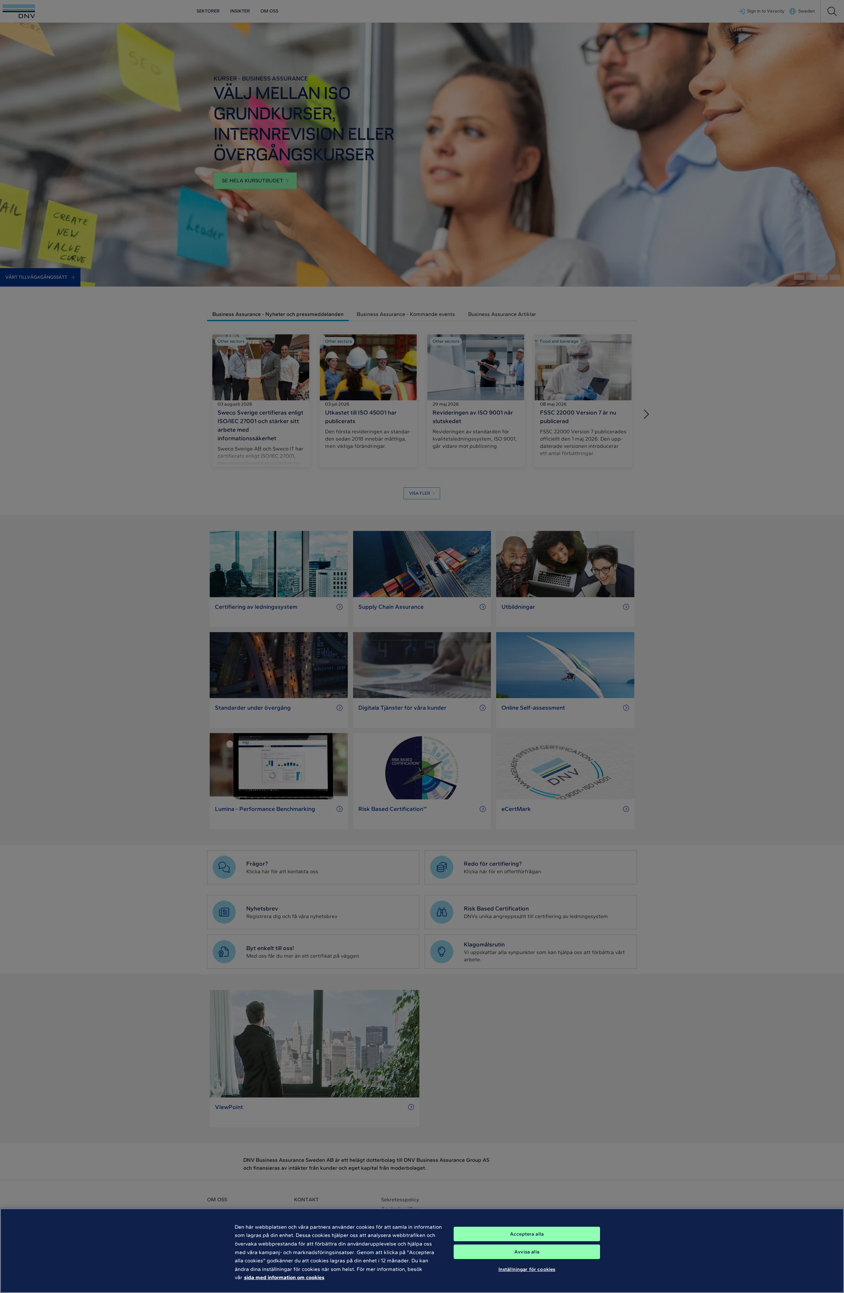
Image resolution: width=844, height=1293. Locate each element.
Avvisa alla (526, 1252)
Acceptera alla (527, 1234)
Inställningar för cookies (527, 1269)
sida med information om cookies (284, 1277)
